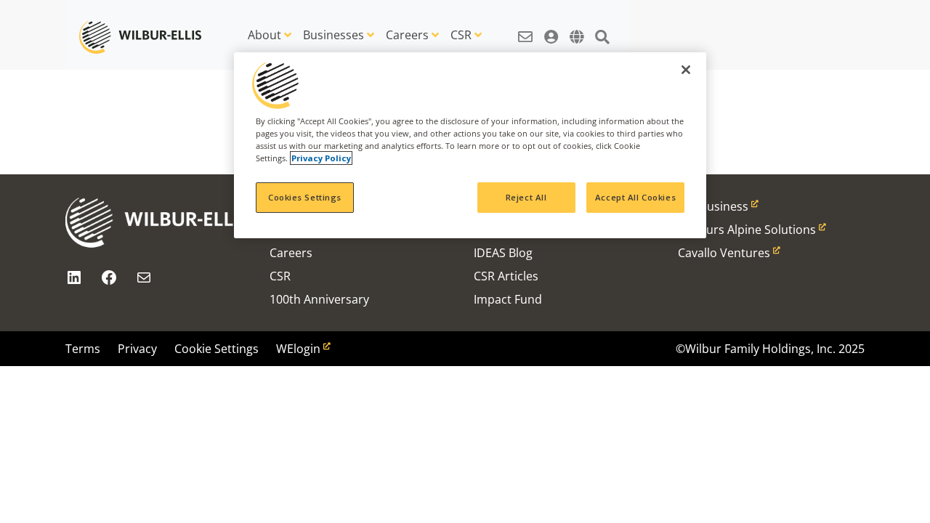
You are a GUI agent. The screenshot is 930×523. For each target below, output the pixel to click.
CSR (461, 35)
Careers (407, 35)
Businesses (333, 35)
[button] (525, 29)
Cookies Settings (304, 197)
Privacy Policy (321, 158)
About (264, 35)
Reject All (526, 197)
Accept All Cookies (635, 197)
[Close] (686, 70)
